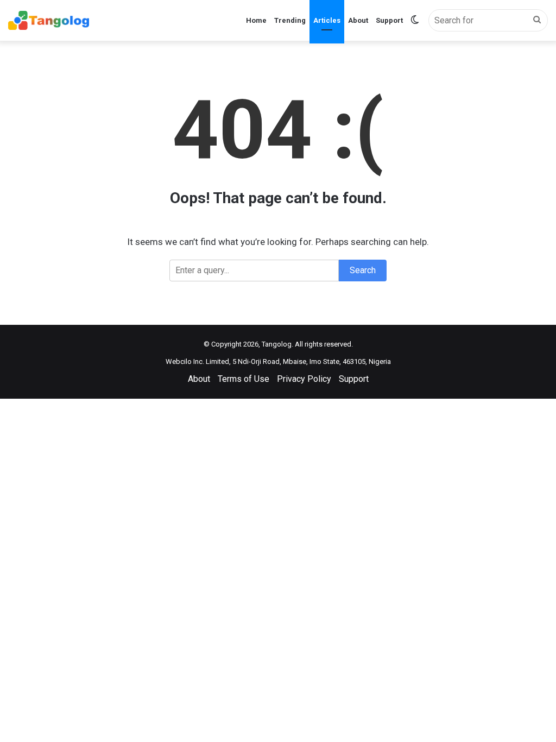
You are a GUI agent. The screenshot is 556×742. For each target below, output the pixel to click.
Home (256, 20)
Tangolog (277, 344)
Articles (326, 20)
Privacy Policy (304, 379)
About (358, 20)
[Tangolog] (48, 20)
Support (389, 20)
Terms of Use (243, 379)
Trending (290, 20)
